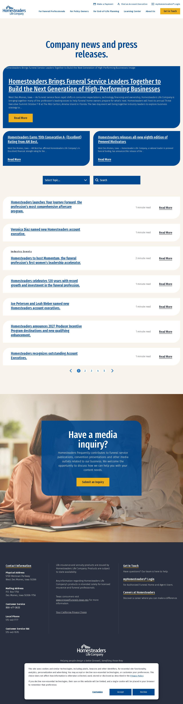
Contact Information (18, 566)
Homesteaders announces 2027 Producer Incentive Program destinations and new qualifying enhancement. (46, 330)
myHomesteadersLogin (138, 579)
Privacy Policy (136, 676)
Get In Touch (131, 566)
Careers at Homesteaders (139, 592)
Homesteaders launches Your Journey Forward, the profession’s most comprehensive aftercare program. (46, 206)
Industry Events (21, 251)
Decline (143, 692)
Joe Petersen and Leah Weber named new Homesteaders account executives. (40, 305)
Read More (20, 118)
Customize (97, 692)
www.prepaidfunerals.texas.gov (72, 600)
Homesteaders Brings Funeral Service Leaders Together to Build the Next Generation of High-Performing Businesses (85, 85)
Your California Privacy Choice (71, 612)
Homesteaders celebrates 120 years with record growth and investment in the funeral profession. (45, 283)
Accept (120, 692)
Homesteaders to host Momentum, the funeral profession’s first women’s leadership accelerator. (46, 260)
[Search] (97, 180)
